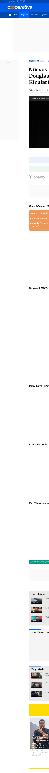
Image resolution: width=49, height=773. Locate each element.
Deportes (34, 15)
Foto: (33, 99)
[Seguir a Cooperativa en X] (21, 1)
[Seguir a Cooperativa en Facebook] (18, 1)
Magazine (24, 15)
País (16, 15)
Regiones (44, 15)
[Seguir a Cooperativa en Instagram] (24, 1)
